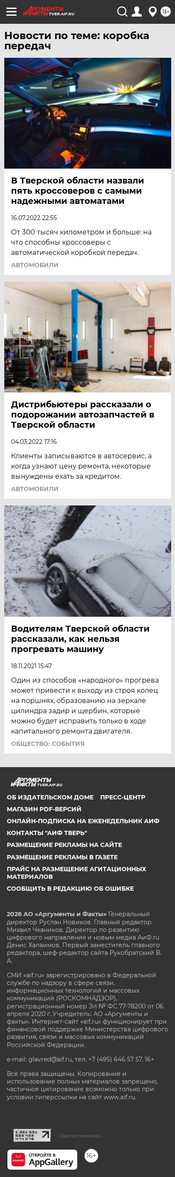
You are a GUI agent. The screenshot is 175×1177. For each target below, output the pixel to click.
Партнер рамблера (80, 1135)
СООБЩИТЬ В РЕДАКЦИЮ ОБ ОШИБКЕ (70, 888)
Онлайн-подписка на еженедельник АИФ (83, 821)
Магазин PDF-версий (44, 809)
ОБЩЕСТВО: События (48, 744)
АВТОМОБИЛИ (35, 265)
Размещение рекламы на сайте (64, 845)
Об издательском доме (50, 797)
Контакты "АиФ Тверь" (47, 833)
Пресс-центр (122, 797)
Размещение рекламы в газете (62, 857)
